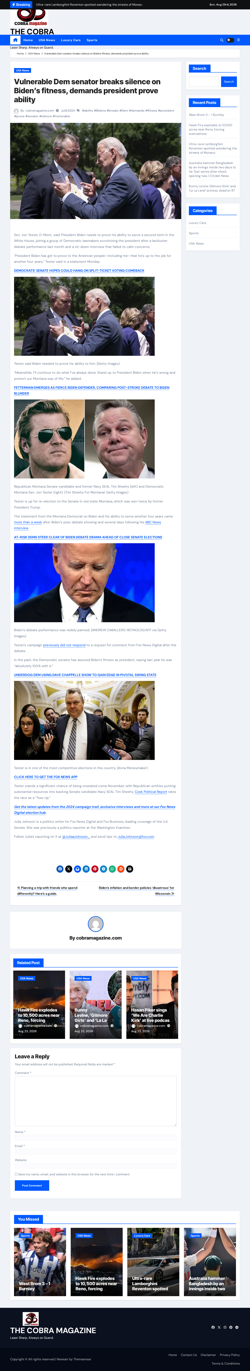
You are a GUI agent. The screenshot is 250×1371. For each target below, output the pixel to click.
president (167, 111)
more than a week (28, 522)
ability (88, 111)
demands (138, 111)
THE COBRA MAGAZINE (53, 1330)
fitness (152, 111)
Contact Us (189, 1355)
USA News (47, 40)
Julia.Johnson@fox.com (136, 836)
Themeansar (82, 1359)
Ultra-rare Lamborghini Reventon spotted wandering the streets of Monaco (213, 148)
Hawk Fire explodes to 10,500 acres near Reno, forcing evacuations (39, 1017)
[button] (238, 40)
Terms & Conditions (226, 1363)
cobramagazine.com (40, 111)
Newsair (62, 1359)
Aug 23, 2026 (27, 1031)
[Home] (15, 40)
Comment (23, 1073)
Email (20, 1146)
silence (47, 116)
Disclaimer (208, 1355)
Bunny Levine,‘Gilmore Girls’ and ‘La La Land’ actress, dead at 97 (94, 1020)
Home (28, 40)
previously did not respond (64, 645)
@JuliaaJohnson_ (76, 836)
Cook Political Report (151, 792)
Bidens (101, 111)
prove (20, 116)
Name (20, 1132)
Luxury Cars (71, 40)
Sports (92, 40)
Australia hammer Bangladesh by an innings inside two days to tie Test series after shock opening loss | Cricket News (212, 169)
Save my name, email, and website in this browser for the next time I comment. (74, 1174)
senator (33, 116)
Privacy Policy (230, 1355)
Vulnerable (62, 116)
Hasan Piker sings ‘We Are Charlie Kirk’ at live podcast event (151, 1017)
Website (21, 1160)
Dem (125, 111)
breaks (114, 111)
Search (200, 68)
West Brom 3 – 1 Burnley (206, 115)
